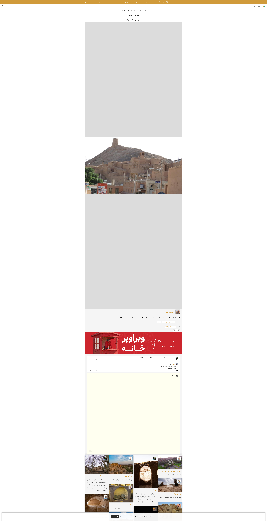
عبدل (174, 357)
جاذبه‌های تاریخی (140, 2)
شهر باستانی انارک (133, 15)
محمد (174, 364)
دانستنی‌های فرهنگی (129, 2)
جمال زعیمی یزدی (170, 312)
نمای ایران (167, 2)
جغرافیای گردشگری (159, 2)
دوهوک (154, 490)
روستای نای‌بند (128, 476)
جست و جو (2, 6)
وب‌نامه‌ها (108, 2)
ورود (86, 2)
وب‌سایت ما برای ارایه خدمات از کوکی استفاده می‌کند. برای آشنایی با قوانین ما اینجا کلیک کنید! (138, 517)
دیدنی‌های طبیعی (149, 2)
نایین (166, 326)
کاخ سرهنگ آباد (103, 476)
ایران (145, 10)
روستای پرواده (177, 494)
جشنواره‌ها (114, 2)
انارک (174, 326)
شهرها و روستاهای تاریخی (126, 10)
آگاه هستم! (115, 517)
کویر (170, 326)
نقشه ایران (101, 2)
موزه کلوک (129, 505)
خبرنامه (121, 2)
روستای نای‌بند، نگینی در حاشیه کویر (171, 471)
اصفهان (159, 322)
